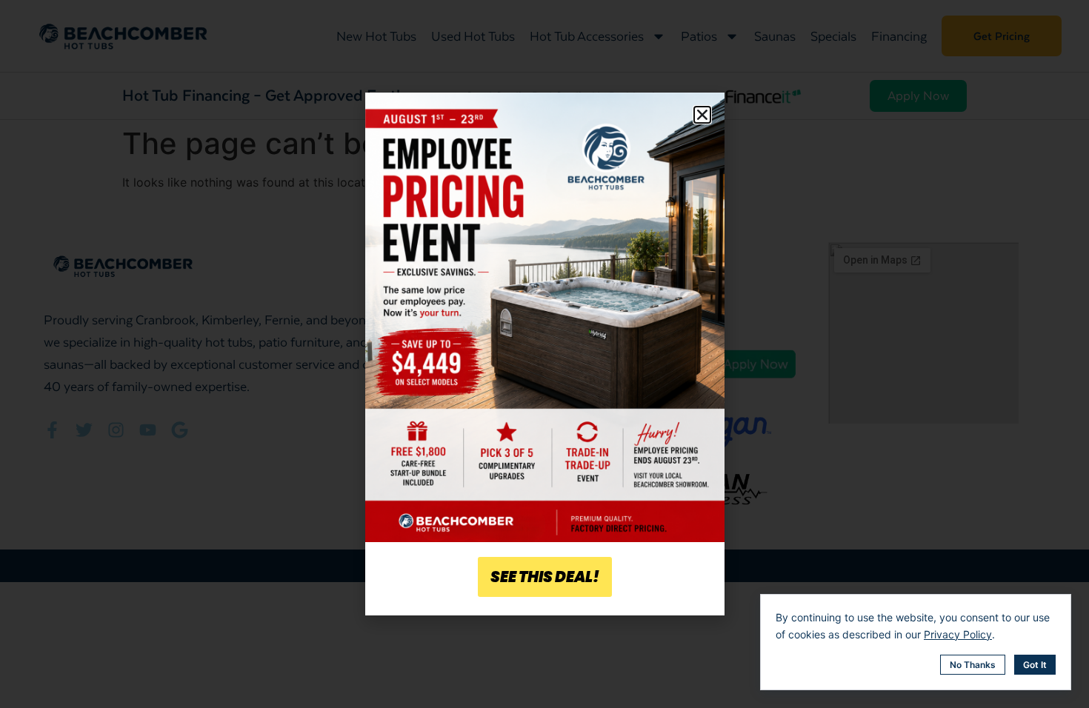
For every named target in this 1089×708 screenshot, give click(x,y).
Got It (1035, 664)
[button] (702, 114)
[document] (544, 354)
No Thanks (973, 664)
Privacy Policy (958, 634)
